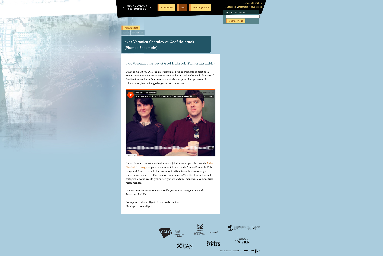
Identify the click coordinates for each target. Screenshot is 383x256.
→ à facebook (230, 6)
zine (183, 7)
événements (167, 7)
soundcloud (256, 6)
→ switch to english (252, 2)
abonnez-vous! (236, 20)
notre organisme (201, 7)
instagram (243, 6)
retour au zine (131, 27)
